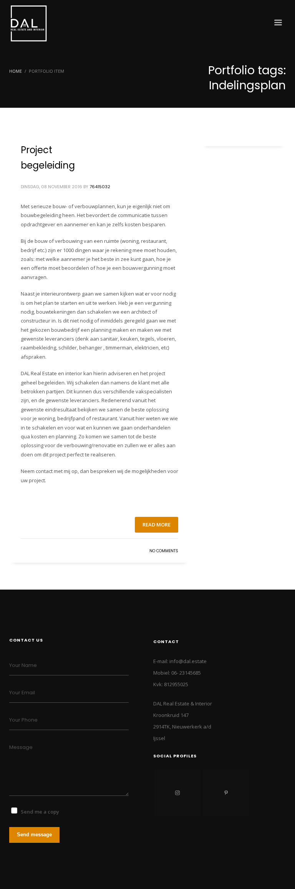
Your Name (23, 665)
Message (21, 747)
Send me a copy (40, 811)
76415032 (99, 187)
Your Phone (23, 720)
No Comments (163, 551)
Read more (157, 524)
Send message (34, 834)
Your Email (22, 692)
